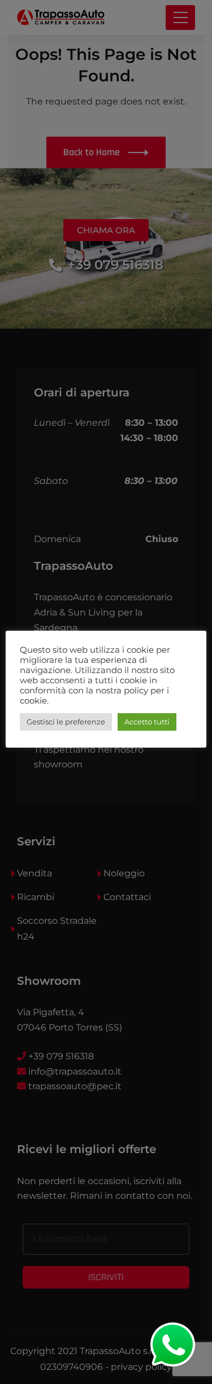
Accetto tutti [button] (147, 721)
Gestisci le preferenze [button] (66, 721)
